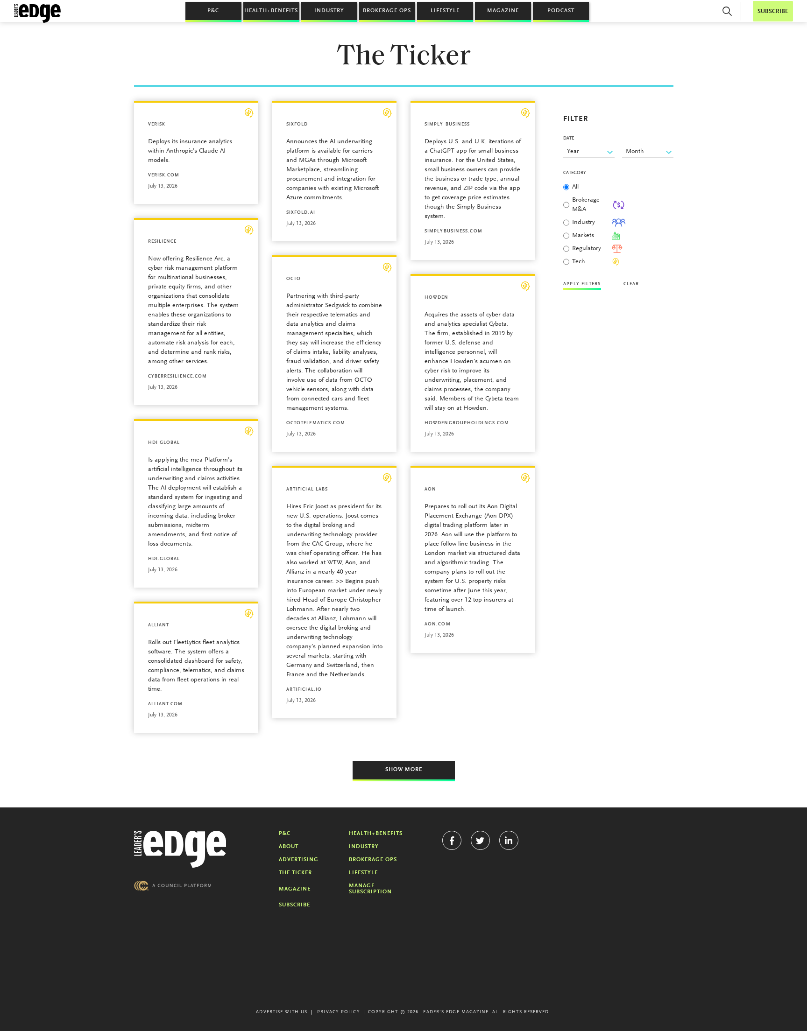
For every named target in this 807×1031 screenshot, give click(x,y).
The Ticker (295, 873)
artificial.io (304, 689)
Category (574, 173)
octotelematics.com (316, 423)
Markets (583, 235)
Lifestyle (445, 11)
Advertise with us (281, 1012)
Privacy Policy (338, 1012)
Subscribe (294, 905)
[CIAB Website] (173, 886)
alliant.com (165, 704)
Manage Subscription (370, 889)
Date (568, 138)
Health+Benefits (271, 11)
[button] (727, 11)
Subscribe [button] (772, 11)
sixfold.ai (300, 212)
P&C (213, 11)
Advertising (299, 860)
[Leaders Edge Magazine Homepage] (37, 13)
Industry (329, 11)
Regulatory (586, 248)
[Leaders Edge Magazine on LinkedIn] (508, 840)
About (288, 846)
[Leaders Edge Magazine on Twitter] (480, 840)
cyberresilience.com (177, 376)
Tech (578, 262)
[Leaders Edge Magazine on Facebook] (451, 840)
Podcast (560, 11)
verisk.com (164, 175)
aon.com (438, 624)
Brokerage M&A (586, 205)
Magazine (503, 11)
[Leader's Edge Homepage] (180, 849)
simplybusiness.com (453, 231)
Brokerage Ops (387, 11)
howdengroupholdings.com (467, 423)
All (575, 187)
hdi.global (164, 559)
